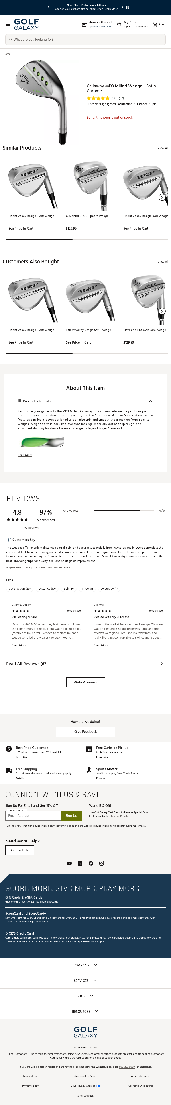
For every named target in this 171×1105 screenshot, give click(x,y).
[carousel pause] (127, 7)
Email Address (17, 811)
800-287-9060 (127, 1067)
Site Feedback (85, 1096)
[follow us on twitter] (80, 864)
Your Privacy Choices (83, 1086)
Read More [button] (25, 455)
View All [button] (163, 148)
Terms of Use (30, 1076)
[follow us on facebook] (91, 864)
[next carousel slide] (122, 7)
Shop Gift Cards (49, 902)
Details (20, 779)
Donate (100, 779)
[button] (162, 197)
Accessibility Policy (85, 1076)
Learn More (22, 757)
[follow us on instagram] (101, 864)
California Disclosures (140, 1086)
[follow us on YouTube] (69, 864)
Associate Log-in (140, 1076)
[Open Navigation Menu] (8, 24)
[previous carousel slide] (48, 7)
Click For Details (119, 816)
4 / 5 (162, 511)
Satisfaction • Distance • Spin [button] (137, 104)
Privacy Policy (30, 1086)
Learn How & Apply (92, 942)
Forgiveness (70, 511)
